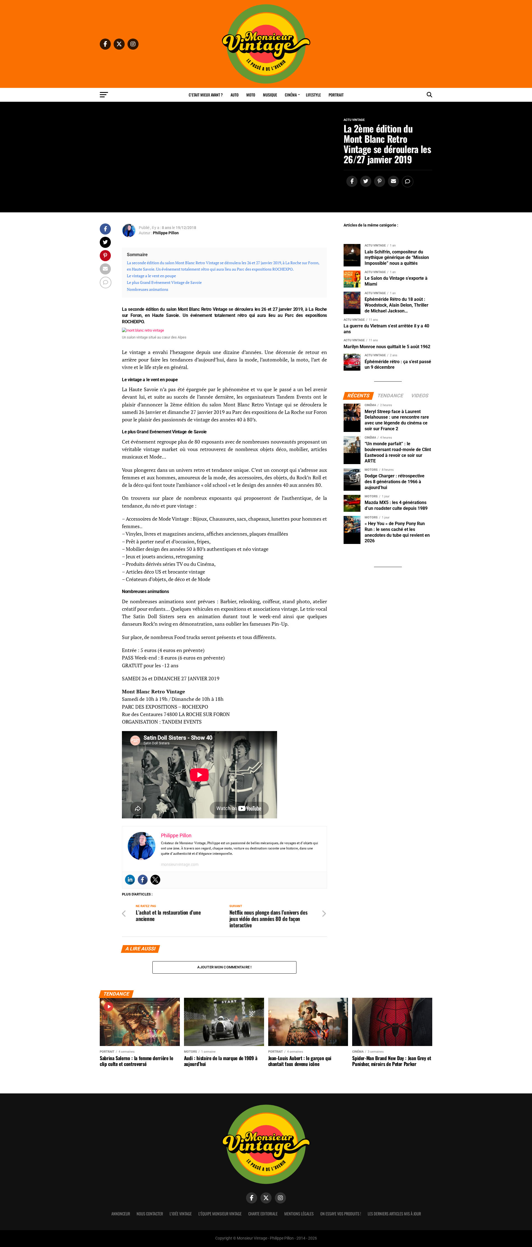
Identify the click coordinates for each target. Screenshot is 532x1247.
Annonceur (120, 1214)
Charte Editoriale (263, 1214)
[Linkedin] (130, 880)
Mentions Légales (299, 1214)
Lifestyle (313, 95)
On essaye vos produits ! (340, 1214)
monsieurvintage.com (179, 864)
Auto (235, 95)
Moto (250, 95)
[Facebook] (143, 880)
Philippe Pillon (166, 233)
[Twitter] (155, 880)
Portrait (336, 95)
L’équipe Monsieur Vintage (220, 1214)
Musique (270, 95)
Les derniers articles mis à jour (394, 1214)
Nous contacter (150, 1214)
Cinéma (291, 95)
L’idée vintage (181, 1214)
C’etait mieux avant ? (206, 95)
